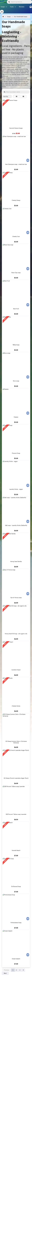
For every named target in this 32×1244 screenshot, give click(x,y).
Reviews (21, 7)
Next (5, 973)
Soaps (3, 7)
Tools (12, 7)
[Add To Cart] (27, 160)
